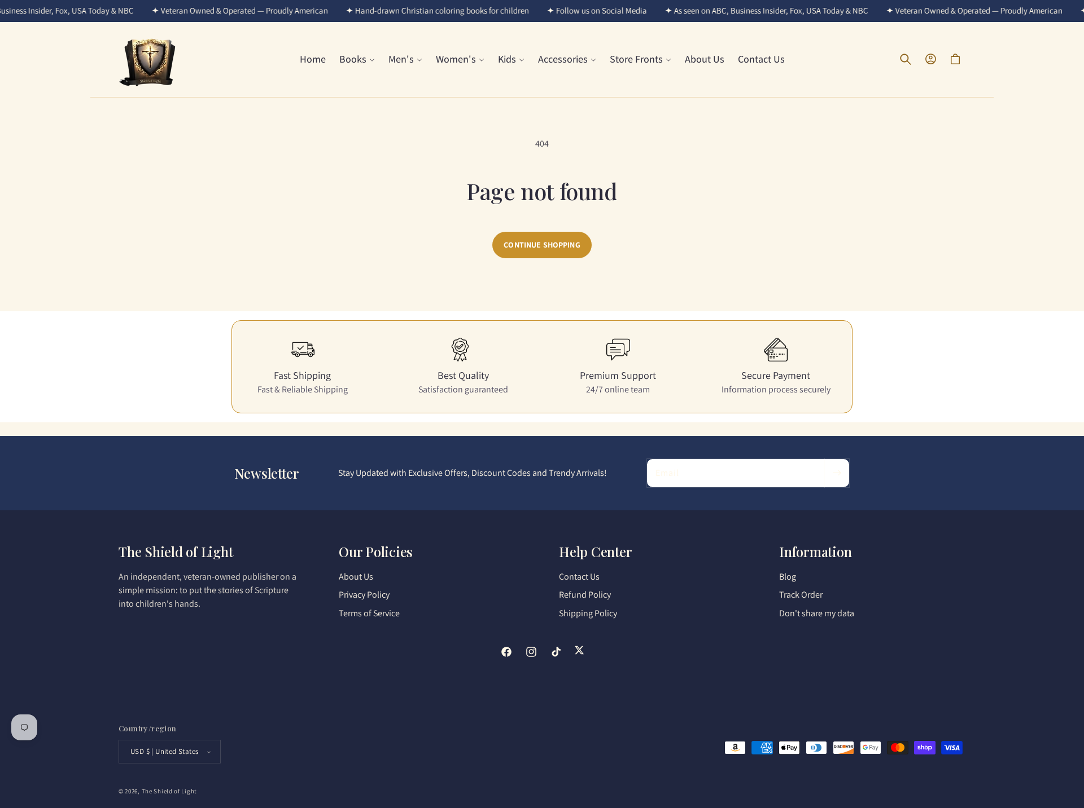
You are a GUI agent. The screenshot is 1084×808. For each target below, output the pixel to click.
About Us (356, 576)
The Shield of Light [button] (176, 551)
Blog (787, 576)
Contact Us (579, 576)
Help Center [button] (595, 551)
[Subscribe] (836, 473)
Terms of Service (369, 613)
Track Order (801, 595)
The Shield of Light (169, 791)
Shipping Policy (588, 613)
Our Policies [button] (376, 551)
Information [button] (815, 551)
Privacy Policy (364, 595)
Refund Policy (585, 595)
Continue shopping (542, 245)
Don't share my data (816, 613)
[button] (357, 59)
